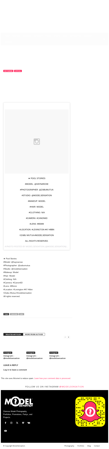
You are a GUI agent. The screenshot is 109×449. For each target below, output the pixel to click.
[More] (32, 326)
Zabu (8, 83)
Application (75, 36)
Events (57, 36)
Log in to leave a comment (15, 370)
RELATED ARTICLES (13, 334)
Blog (65, 36)
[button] (104, 39)
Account (88, 36)
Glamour (27, 36)
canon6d (14, 314)
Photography (69, 446)
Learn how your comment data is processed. (52, 378)
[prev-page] (65, 337)
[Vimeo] (97, 2)
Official (18, 71)
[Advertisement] (37, 305)
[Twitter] (93, 2)
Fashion (16, 36)
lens (21, 314)
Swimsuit (38, 36)
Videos (48, 36)
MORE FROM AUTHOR (34, 334)
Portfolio (80, 446)
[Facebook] (84, 2)
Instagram (8, 71)
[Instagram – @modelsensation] (13, 346)
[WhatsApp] (26, 326)
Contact (9, 42)
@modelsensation (71, 386)
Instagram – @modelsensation (11, 357)
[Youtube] (106, 2)
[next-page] (68, 337)
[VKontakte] (101, 2)
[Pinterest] (19, 326)
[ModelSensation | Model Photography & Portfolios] (54, 18)
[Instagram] (88, 2)
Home (7, 36)
